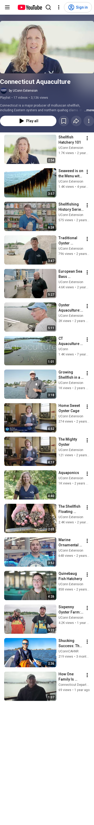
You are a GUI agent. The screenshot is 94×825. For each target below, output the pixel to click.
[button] (47, 47)
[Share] (76, 121)
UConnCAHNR (68, 651)
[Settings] (59, 7)
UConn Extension (70, 148)
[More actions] (89, 121)
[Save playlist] (63, 121)
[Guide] (7, 7)
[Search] (48, 7)
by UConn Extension (23, 90)
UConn (63, 349)
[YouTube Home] (30, 7)
